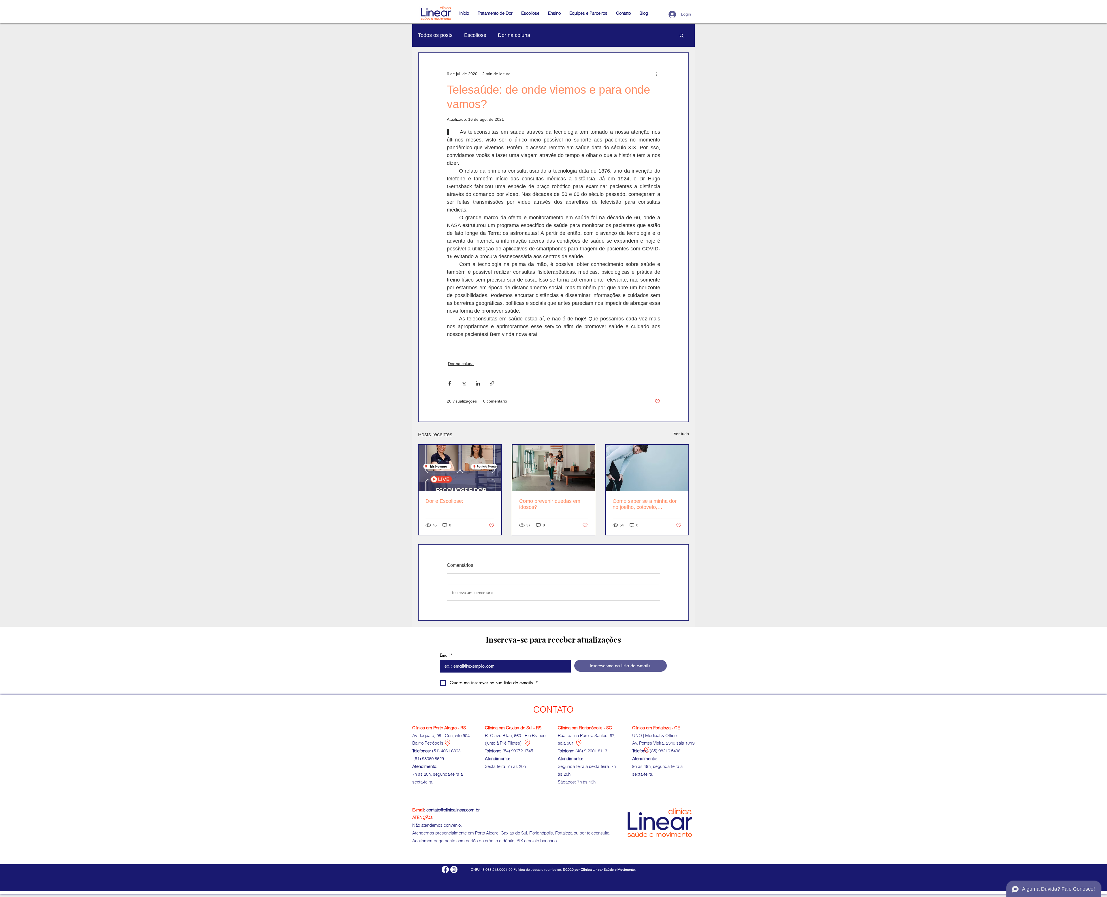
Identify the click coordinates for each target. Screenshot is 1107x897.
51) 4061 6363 (447, 751)
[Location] (447, 742)
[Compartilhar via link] (492, 383)
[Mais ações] (656, 73)
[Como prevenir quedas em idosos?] (553, 468)
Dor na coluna (514, 35)
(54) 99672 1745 (517, 751)
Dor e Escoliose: (444, 501)
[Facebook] (445, 869)
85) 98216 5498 (665, 751)
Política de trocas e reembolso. (538, 869)
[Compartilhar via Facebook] (449, 383)
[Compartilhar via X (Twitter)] (463, 383)
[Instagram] (454, 869)
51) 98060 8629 (430, 758)
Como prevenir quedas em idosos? (549, 504)
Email (446, 655)
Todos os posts (435, 35)
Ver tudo (681, 433)
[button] (554, 13)
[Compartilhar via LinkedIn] (478, 383)
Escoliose (475, 35)
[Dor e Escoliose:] (460, 468)
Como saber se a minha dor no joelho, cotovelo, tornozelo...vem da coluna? (645, 504)
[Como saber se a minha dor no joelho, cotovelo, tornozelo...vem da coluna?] (647, 468)
